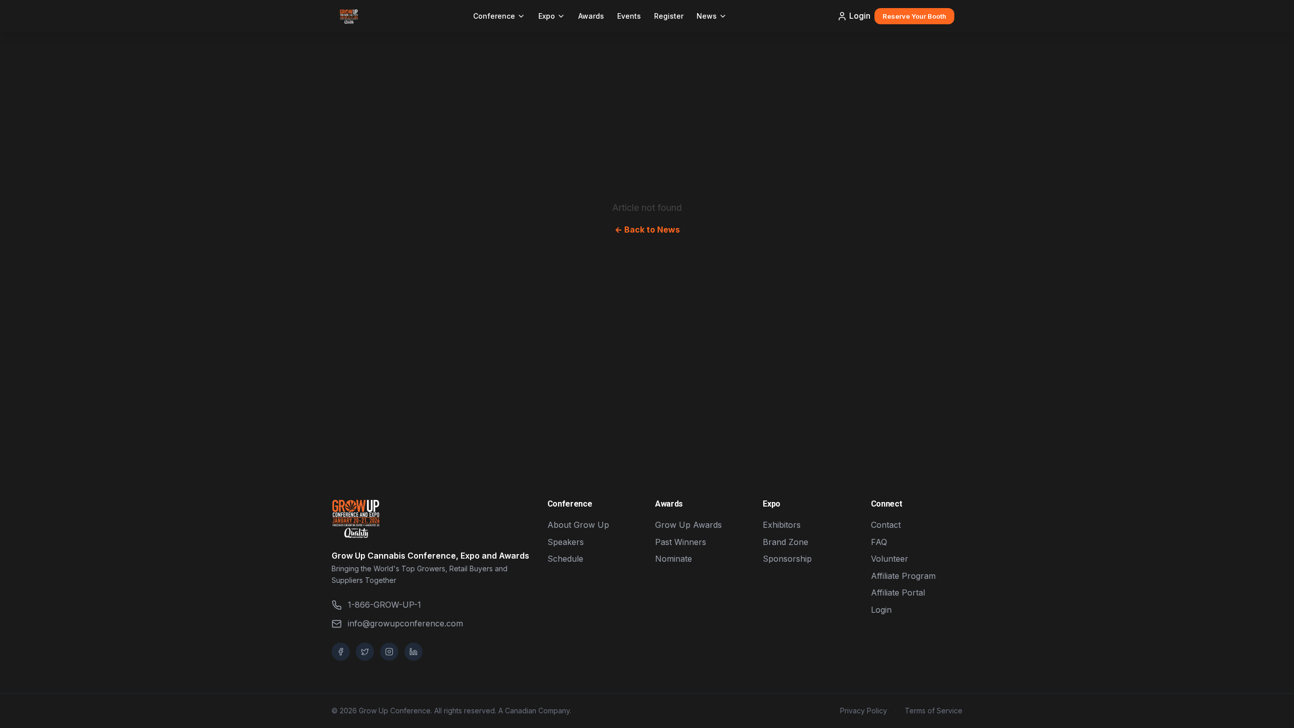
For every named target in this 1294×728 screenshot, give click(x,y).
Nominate (673, 559)
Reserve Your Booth (914, 16)
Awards (591, 16)
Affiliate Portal (898, 592)
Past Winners (680, 542)
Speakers (565, 542)
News (707, 16)
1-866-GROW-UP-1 (384, 605)
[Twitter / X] (365, 652)
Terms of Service (933, 710)
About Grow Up (578, 525)
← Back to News (647, 229)
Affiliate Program (903, 576)
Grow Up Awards (688, 525)
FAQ (879, 542)
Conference (494, 16)
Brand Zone (785, 542)
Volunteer (889, 559)
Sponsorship (787, 559)
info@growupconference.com (405, 623)
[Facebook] (341, 652)
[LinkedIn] (413, 652)
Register (668, 16)
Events (629, 16)
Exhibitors (782, 525)
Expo (546, 16)
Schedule (565, 559)
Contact (886, 525)
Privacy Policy (863, 710)
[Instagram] (389, 652)
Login (859, 16)
